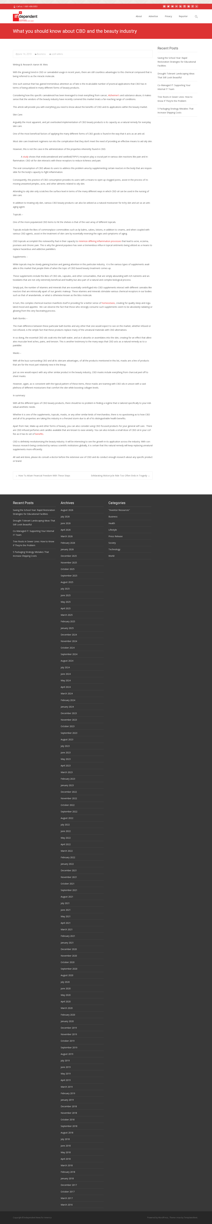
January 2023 (67, 785)
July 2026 (65, 516)
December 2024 (69, 634)
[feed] (180, 7)
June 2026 (66, 523)
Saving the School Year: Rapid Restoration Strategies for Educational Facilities (177, 61)
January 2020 (67, 1021)
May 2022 (66, 837)
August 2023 (67, 739)
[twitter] (168, 7)
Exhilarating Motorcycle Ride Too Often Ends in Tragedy (120, 475)
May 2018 (66, 1152)
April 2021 (66, 922)
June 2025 (66, 595)
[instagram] (184, 7)
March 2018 (67, 1165)
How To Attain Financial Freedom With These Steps (43, 475)
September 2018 (69, 1126)
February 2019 (68, 1093)
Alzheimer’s (114, 95)
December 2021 (69, 870)
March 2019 (67, 1086)
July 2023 (65, 745)
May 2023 (66, 759)
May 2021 (66, 916)
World (111, 555)
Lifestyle (112, 529)
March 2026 (67, 536)
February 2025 (68, 621)
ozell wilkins (57, 54)
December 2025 (69, 555)
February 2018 (68, 1171)
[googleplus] (188, 7)
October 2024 (67, 647)
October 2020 (67, 962)
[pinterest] (192, 7)
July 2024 (65, 667)
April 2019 (66, 1080)
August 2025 (67, 582)
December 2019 (69, 1027)
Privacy (168, 16)
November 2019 (69, 1034)
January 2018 (67, 1178)
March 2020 (67, 1008)
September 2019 (69, 1047)
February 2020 (68, 1014)
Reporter (183, 16)
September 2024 (69, 654)
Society (112, 542)
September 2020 (69, 968)
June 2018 (66, 1145)
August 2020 (67, 975)
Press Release (115, 536)
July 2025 (65, 588)
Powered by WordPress (158, 1217)
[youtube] (172, 7)
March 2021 (67, 929)
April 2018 (66, 1158)
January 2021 (67, 942)
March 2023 (67, 772)
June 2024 (66, 673)
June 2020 (66, 988)
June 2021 (66, 909)
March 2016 (67, 1204)
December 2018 (69, 1106)
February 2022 (68, 857)
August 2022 (67, 818)
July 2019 (65, 1060)
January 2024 (67, 706)
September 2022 (69, 811)
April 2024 (66, 686)
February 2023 (68, 778)
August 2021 (67, 896)
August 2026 (67, 510)
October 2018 (67, 1119)
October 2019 (67, 1040)
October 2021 (67, 883)
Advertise (153, 16)
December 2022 (69, 791)
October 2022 (67, 805)
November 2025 (69, 562)
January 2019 (67, 1099)
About (139, 16)
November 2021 (69, 877)
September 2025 (69, 575)
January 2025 (67, 628)
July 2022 (65, 824)
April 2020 (66, 1001)
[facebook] (164, 7)
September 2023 (69, 732)
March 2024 (67, 693)
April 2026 (66, 529)
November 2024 (69, 641)
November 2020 (69, 955)
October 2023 (67, 726)
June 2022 (66, 831)
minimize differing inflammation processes (100, 241)
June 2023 (66, 752)
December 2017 (69, 1184)
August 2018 (67, 1132)
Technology (114, 549)
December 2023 (69, 713)
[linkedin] (196, 7)
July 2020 (65, 981)
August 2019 (67, 1054)
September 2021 (69, 890)
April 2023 (66, 765)
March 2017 (67, 1198)
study (25, 156)
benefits (39, 433)
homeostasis (108, 302)
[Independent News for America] (22, 15)
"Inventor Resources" (119, 510)
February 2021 (68, 935)
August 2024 (67, 660)
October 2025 (67, 569)
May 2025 (66, 601)
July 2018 (65, 1139)
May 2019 (66, 1073)
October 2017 (67, 1191)
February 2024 (68, 700)
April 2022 (66, 844)
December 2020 (69, 949)
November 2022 (69, 798)
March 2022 (67, 850)
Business (41, 54)
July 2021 (65, 903)
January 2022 (67, 863)
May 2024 (66, 680)
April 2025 (66, 608)
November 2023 (69, 719)
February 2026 (68, 542)
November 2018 (69, 1112)
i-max (178, 1217)
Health (111, 523)
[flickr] (176, 7)
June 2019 (66, 1067)
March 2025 (67, 614)
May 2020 (66, 994)
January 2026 (67, 549)
